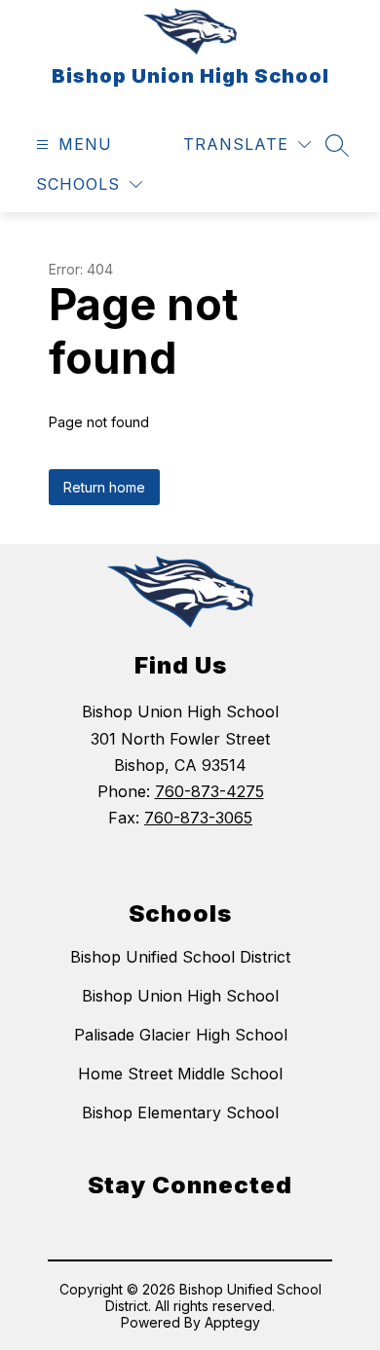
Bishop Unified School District (180, 957)
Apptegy (232, 1322)
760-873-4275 (209, 791)
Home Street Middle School (180, 1073)
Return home (104, 487)
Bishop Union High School (180, 995)
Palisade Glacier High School (180, 1034)
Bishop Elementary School (180, 1112)
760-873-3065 (198, 817)
